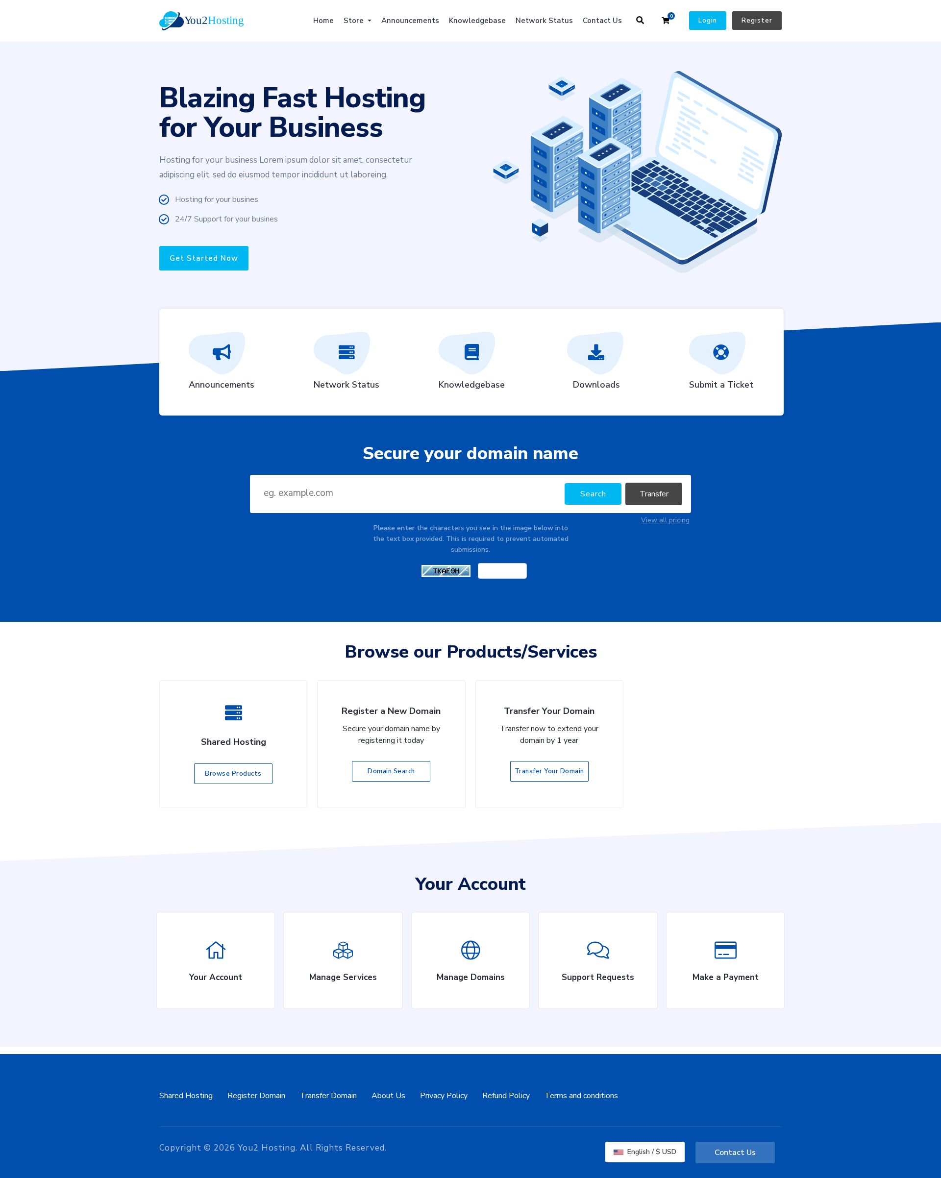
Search (593, 494)
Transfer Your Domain (549, 771)
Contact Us (602, 20)
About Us (388, 1095)
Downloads (596, 385)
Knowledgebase (477, 20)
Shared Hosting (186, 1095)
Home (323, 20)
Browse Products (233, 773)
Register (757, 20)
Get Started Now (204, 258)
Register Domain (256, 1095)
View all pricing (665, 520)
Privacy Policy (444, 1095)
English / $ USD (650, 1151)
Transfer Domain (328, 1095)
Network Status (544, 20)
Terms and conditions (581, 1095)
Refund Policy (506, 1095)
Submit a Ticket (721, 385)
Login (707, 20)
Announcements (410, 20)
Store (355, 20)
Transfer (654, 494)
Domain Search (391, 771)
